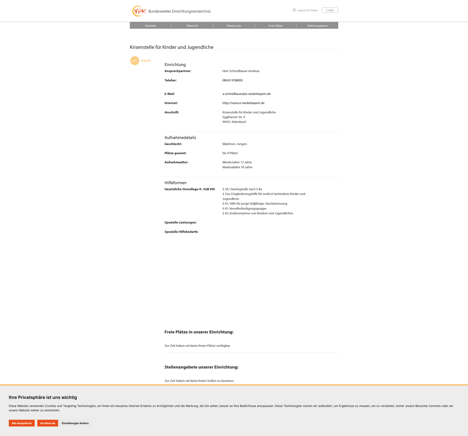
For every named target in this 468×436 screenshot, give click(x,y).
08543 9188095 (232, 80)
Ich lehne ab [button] (47, 423)
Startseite (150, 25)
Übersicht (192, 25)
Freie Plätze (276, 25)
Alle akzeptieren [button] (22, 423)
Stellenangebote (317, 25)
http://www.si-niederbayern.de (243, 103)
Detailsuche (234, 25)
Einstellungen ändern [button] (75, 423)
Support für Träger (307, 10)
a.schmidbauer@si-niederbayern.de (246, 94)
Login (330, 10)
